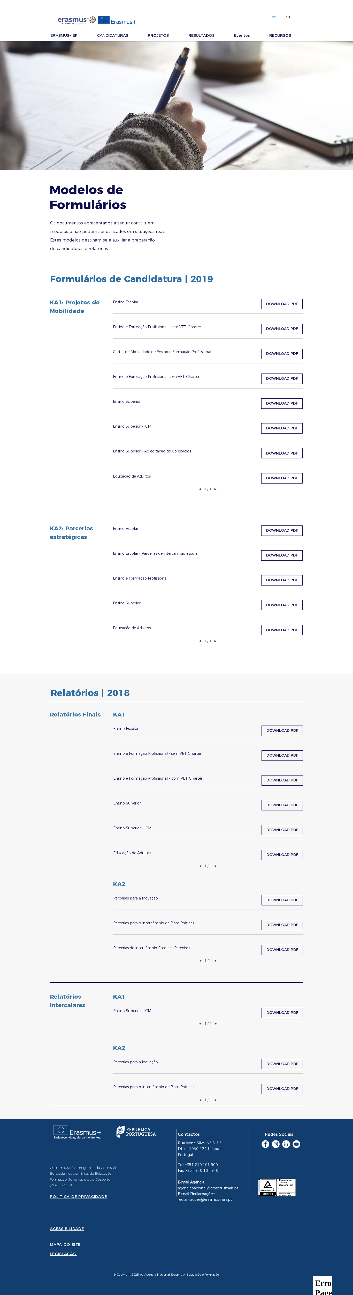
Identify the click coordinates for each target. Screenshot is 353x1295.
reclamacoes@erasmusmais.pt (205, 1199)
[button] (71, 35)
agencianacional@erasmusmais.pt (208, 1188)
